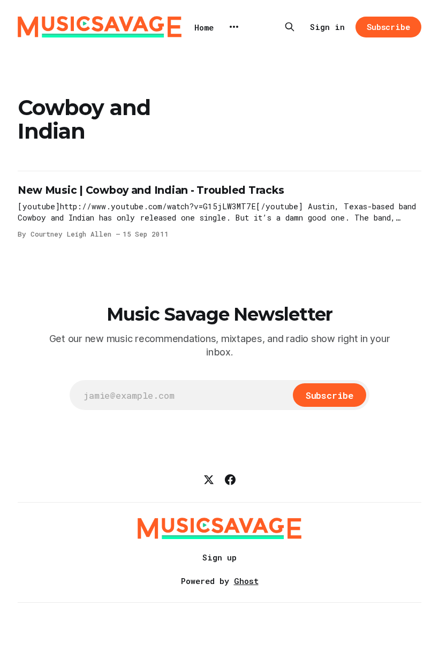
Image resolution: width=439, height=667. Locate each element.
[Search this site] (289, 26)
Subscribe (388, 26)
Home (204, 27)
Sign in (327, 26)
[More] (234, 26)
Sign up (219, 557)
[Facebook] (230, 479)
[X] (208, 479)
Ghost (246, 580)
